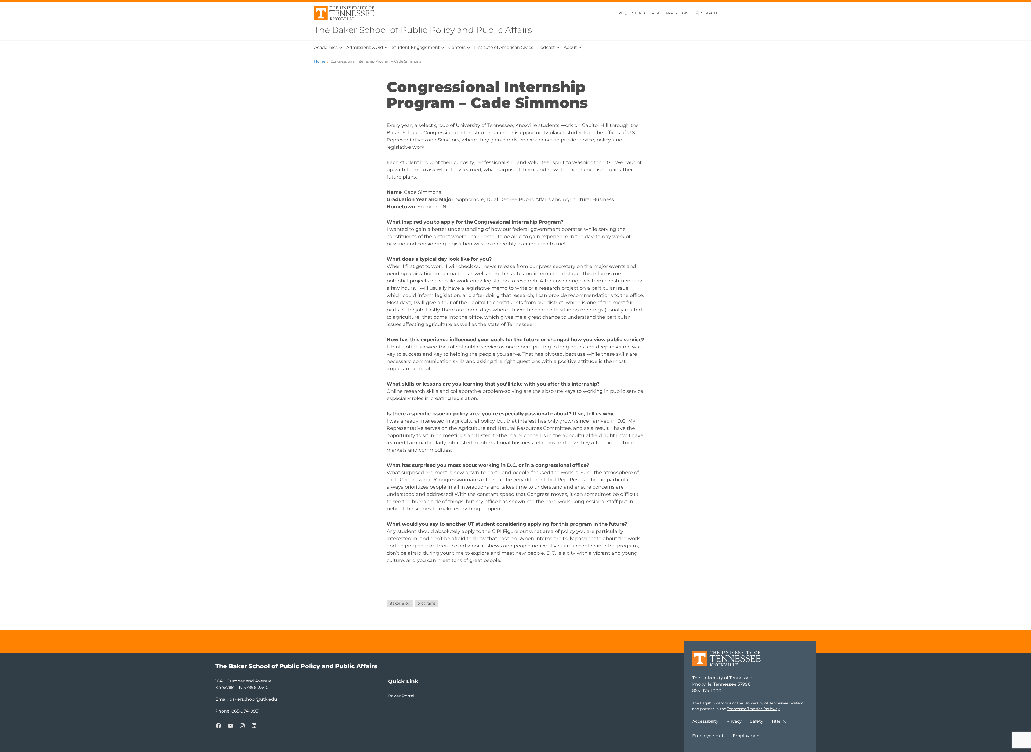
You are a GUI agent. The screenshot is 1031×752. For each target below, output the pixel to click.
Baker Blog (400, 603)
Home (319, 61)
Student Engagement (416, 47)
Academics (326, 47)
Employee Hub (708, 735)
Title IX (778, 721)
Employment (747, 735)
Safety (756, 721)
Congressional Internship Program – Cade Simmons (376, 61)
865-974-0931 (245, 711)
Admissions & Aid (364, 47)
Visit (656, 13)
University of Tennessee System (774, 703)
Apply (671, 13)
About (570, 47)
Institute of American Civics (503, 47)
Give (686, 13)
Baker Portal (401, 696)
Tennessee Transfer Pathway (753, 708)
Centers (457, 47)
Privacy (734, 721)
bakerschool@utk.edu (253, 699)
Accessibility (705, 721)
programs (426, 603)
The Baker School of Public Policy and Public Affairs (423, 30)
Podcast (546, 47)
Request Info (632, 13)
